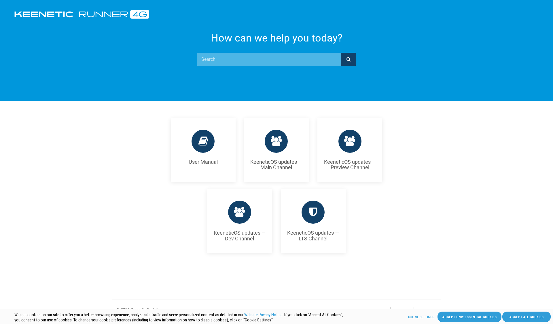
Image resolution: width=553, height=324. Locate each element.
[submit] (348, 59)
